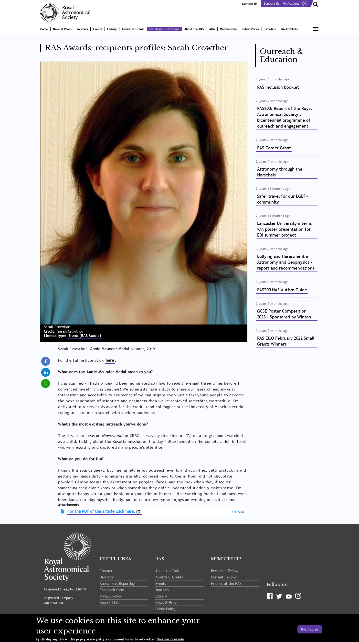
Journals (82, 29)
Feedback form (112, 589)
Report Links (110, 602)
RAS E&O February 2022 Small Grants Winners (285, 341)
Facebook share (46, 361)
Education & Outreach (164, 29)
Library (112, 29)
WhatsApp (46, 381)
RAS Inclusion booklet (278, 87)
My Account (291, 3)
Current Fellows (224, 577)
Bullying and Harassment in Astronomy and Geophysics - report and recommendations (285, 262)
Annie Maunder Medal (109, 349)
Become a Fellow (224, 570)
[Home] (67, 12)
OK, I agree (309, 629)
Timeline (270, 29)
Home (44, 29)
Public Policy (250, 29)
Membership (228, 29)
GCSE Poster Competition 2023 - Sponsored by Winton (284, 314)
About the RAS (194, 29)
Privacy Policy (111, 596)
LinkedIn (46, 370)
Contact (106, 570)
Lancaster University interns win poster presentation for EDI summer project (284, 229)
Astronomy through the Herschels (280, 172)
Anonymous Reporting (117, 583)
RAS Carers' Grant (274, 148)
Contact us (249, 3)
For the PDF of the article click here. (101, 511)
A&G (212, 29)
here (110, 360)
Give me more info (170, 639)
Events (97, 29)
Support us (271, 3)
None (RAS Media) (85, 335)
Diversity (107, 577)
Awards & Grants (133, 29)
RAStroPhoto (289, 29)
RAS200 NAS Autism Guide (282, 290)
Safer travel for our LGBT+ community (282, 199)
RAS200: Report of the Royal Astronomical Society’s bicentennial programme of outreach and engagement (284, 117)
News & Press (62, 29)
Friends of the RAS (226, 583)
